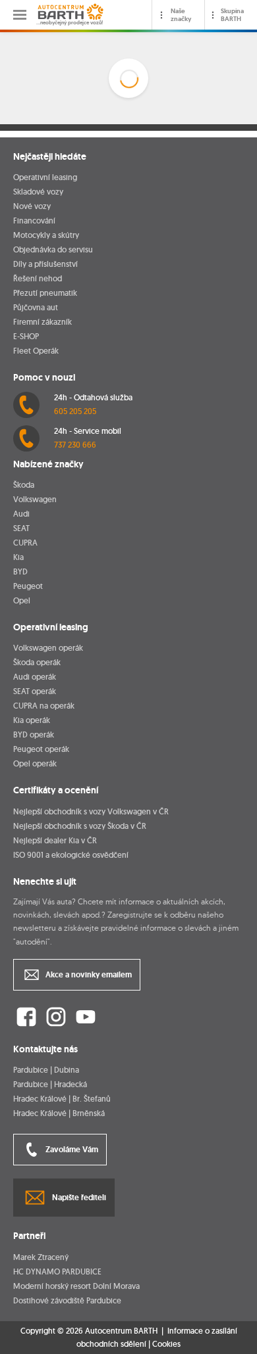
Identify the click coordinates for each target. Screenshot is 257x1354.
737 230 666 (75, 445)
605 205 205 (75, 411)
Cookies (166, 1344)
